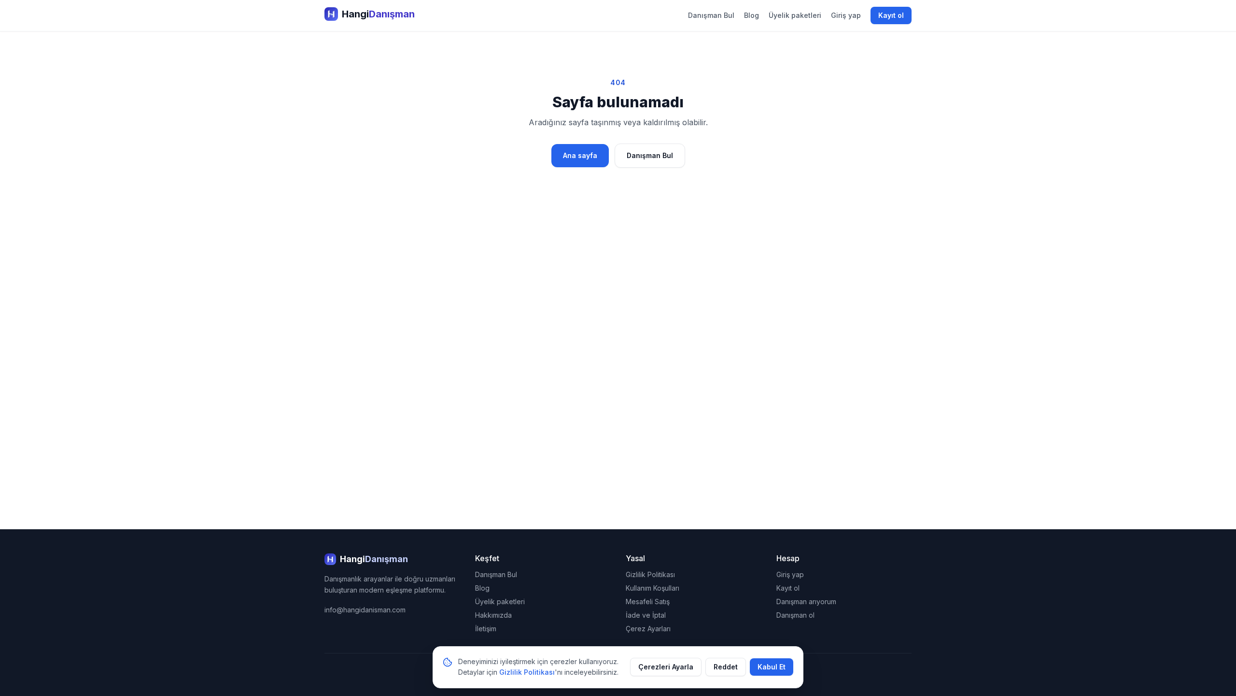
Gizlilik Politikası (650, 574)
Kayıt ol (891, 15)
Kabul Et (772, 667)
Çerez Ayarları (648, 628)
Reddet (726, 667)
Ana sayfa (580, 155)
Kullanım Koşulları (652, 588)
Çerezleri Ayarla (665, 667)
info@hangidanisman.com (365, 610)
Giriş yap (846, 15)
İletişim (485, 628)
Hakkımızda (493, 615)
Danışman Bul (711, 15)
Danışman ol (795, 615)
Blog (751, 15)
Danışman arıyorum (806, 601)
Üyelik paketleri (795, 15)
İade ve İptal (646, 615)
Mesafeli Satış (648, 601)
